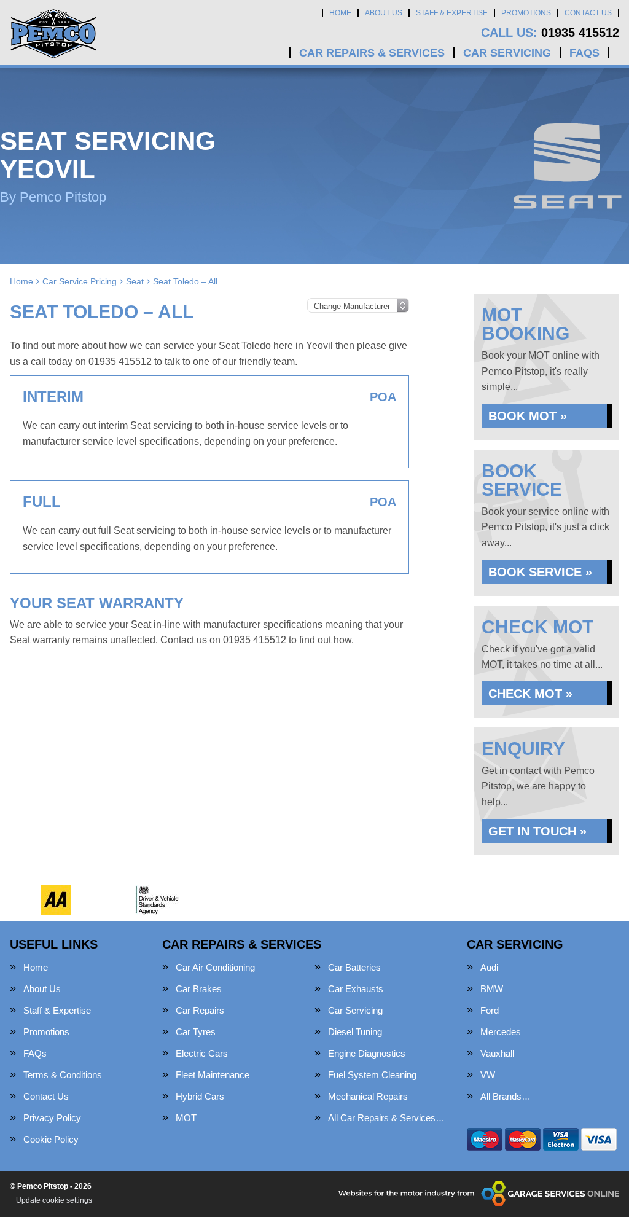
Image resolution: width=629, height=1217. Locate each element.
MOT (186, 1117)
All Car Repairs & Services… (386, 1117)
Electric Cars (202, 1053)
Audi (489, 967)
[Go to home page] (53, 33)
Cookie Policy (51, 1139)
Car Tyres (196, 1031)
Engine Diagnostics (366, 1053)
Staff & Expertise (452, 13)
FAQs (584, 52)
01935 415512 (550, 32)
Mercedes (500, 1031)
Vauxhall (497, 1053)
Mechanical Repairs (368, 1096)
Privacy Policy (52, 1117)
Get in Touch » (537, 831)
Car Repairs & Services (372, 52)
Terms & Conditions (62, 1074)
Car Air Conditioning (215, 967)
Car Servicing (507, 52)
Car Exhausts (355, 988)
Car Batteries (354, 967)
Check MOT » (530, 693)
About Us (383, 13)
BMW (491, 988)
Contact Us (588, 13)
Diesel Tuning (355, 1031)
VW (487, 1074)
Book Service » (540, 572)
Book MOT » (527, 416)
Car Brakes (199, 988)
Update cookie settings (54, 1200)
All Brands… (505, 1096)
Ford (489, 1010)
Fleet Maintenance (212, 1074)
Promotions (526, 13)
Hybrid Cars (200, 1096)
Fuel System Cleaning (372, 1074)
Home (340, 13)
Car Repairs (200, 1010)
